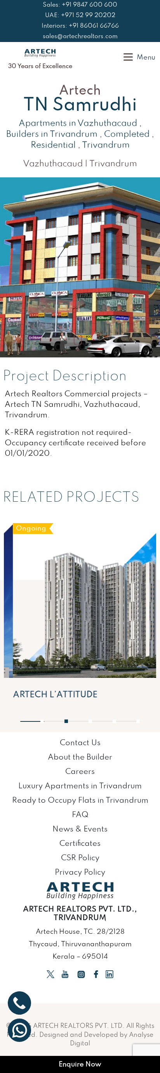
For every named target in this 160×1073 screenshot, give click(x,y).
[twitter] (50, 974)
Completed (127, 134)
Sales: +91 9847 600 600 (80, 5)
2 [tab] (63, 721)
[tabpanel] (80, 615)
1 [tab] (40, 721)
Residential (53, 145)
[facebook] (96, 974)
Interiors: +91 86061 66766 (80, 26)
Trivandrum (106, 145)
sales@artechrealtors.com (80, 36)
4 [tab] (112, 721)
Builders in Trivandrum (51, 134)
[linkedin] (109, 974)
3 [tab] (87, 721)
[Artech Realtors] (40, 53)
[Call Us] (19, 1003)
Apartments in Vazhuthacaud (78, 124)
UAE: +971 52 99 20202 (80, 15)
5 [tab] (135, 721)
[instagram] (81, 974)
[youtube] (65, 974)
